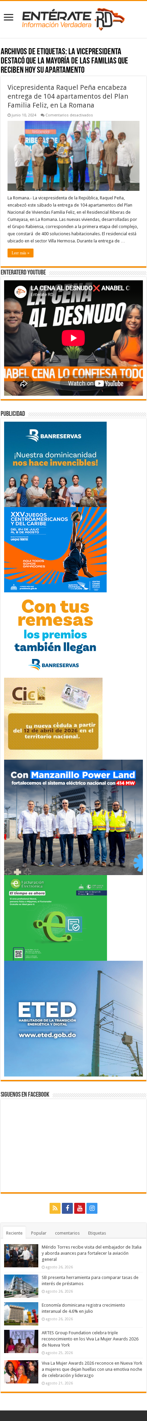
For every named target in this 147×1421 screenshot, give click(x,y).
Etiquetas (97, 1233)
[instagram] (91, 1208)
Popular (38, 1233)
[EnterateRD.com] (73, 18)
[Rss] (55, 1208)
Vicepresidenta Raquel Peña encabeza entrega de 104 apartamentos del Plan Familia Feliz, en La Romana (68, 96)
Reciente (14, 1233)
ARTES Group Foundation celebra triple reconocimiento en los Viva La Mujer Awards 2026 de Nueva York (90, 1339)
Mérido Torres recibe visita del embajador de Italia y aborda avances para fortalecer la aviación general (92, 1253)
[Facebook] (67, 1208)
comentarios (67, 1233)
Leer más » (20, 253)
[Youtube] (79, 1208)
